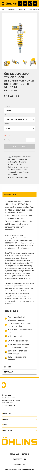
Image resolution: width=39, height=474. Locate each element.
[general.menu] (35, 3)
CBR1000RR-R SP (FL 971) (16, 119)
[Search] (20, 3)
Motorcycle (11, 9)
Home (3, 9)
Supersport (21, 9)
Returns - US (19, 464)
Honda (8, 111)
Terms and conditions (19, 454)
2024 (8, 128)
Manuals (8, 372)
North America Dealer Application (19, 469)
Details (7, 367)
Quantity (7, 140)
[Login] (25, 3)
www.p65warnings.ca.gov (18, 177)
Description (10, 194)
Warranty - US (19, 459)
